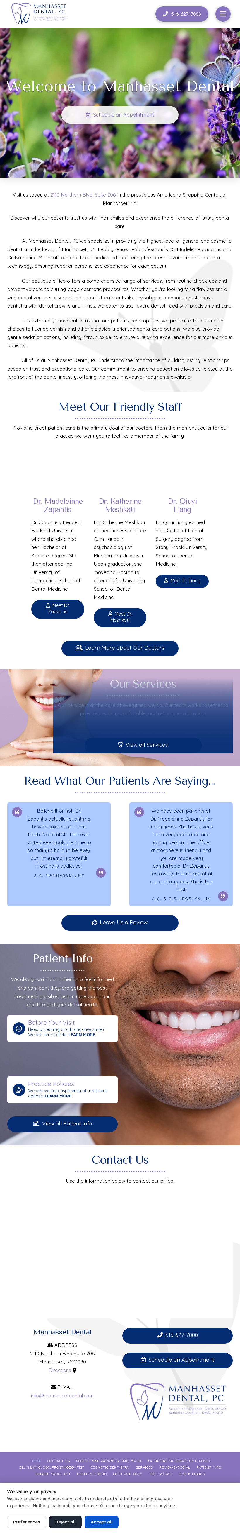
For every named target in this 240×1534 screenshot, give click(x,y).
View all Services (147, 744)
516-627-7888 (181, 1334)
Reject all (65, 1522)
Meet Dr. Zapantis (58, 608)
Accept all (101, 1522)
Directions (60, 1370)
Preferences (26, 1522)
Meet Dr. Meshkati (121, 617)
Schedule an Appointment (181, 1359)
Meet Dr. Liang (185, 580)
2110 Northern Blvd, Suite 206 (83, 195)
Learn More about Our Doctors (124, 647)
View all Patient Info (67, 1123)
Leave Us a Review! (124, 922)
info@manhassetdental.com (62, 1395)
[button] (223, 14)
